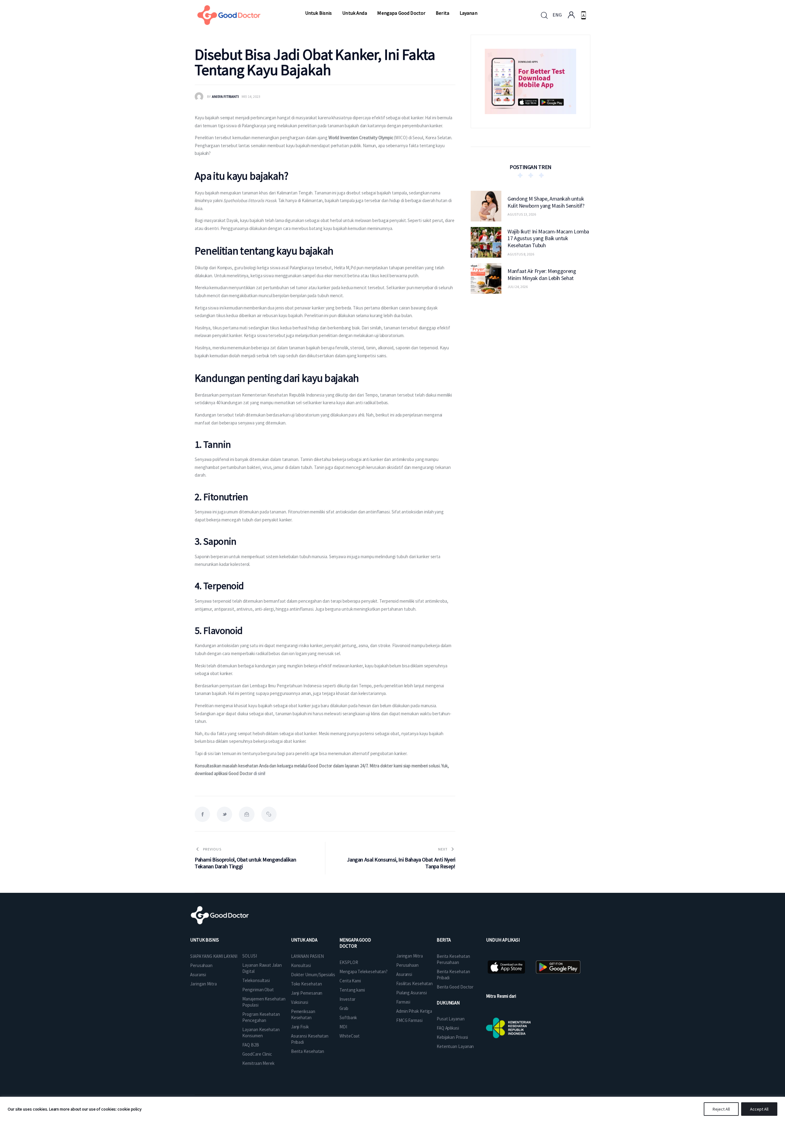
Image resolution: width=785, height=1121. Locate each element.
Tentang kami (352, 990)
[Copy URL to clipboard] (269, 814)
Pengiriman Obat (258, 989)
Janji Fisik (300, 1027)
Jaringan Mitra (203, 984)
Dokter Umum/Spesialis (313, 974)
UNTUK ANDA (304, 940)
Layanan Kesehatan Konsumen (260, 1032)
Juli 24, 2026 (517, 286)
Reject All (721, 1109)
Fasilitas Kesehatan (414, 983)
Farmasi (403, 1002)
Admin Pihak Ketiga (414, 1011)
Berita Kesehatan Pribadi (453, 975)
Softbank (348, 1017)
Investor (347, 999)
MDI (343, 1027)
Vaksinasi (299, 1002)
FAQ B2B (250, 1045)
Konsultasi (301, 965)
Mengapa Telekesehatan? (363, 971)
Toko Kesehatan (306, 984)
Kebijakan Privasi (452, 1037)
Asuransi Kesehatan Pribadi (309, 1039)
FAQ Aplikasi (448, 1028)
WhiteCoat (349, 1036)
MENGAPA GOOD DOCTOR (355, 943)
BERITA (444, 940)
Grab (343, 1008)
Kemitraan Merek (258, 1063)
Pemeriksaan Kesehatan (303, 1014)
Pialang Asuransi (411, 993)
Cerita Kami (350, 981)
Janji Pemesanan (307, 993)
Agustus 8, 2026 (520, 253)
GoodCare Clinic (257, 1054)
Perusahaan (201, 965)
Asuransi (198, 974)
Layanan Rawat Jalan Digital (261, 968)
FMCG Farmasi (409, 1020)
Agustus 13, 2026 (521, 214)
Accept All (759, 1109)
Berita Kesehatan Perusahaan (453, 959)
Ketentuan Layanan (455, 1046)
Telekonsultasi (256, 980)
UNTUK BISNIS (204, 940)
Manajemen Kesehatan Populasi (263, 1002)
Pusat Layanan (451, 1019)
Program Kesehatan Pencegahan (261, 1017)
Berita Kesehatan (307, 1051)
